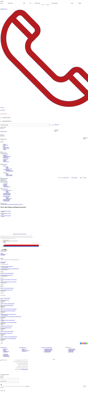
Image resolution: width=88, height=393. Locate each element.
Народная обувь (5, 154)
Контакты (4, 149)
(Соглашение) (27, 386)
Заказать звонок (56, 124)
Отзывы (4, 148)
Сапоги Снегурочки (9, 168)
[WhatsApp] (86, 343)
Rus (1, 128)
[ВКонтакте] (81, 343)
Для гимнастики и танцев (25, 350)
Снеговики (5, 185)
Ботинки (7, 167)
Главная (4, 144)
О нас (4, 146)
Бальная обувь (5, 159)
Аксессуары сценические (6, 194)
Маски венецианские (9, 198)
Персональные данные (6, 356)
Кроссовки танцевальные (7, 156)
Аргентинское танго (6, 161)
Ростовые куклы (71, 351)
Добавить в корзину (3, 251)
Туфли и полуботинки (9, 174)
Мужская (4, 172)
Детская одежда (24, 351)
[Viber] (85, 343)
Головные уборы (4, 203)
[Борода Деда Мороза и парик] (5, 298)
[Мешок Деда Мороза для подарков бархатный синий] (9, 336)
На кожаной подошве (9, 170)
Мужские (7, 192)
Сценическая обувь (4, 164)
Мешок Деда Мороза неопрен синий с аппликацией (8, 310)
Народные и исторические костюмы (47, 347)
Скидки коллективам (74, 177)
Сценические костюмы (5, 188)
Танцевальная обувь (4, 153)
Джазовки (4, 155)
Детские (7, 191)
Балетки (4, 349)
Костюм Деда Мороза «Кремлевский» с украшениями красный (10, 268)
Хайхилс (4, 160)
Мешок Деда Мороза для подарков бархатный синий (8, 338)
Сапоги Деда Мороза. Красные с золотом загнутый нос (8, 281)
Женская (4, 165)
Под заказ (2, 284)
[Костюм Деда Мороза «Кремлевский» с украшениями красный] (9, 267)
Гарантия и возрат (6, 355)
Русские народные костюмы (7, 190)
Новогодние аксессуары (7, 186)
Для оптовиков (3, 262)
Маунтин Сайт (24, 369)
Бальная (23, 349)
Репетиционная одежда (5, 178)
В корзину (2, 271)
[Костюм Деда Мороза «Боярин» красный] (7, 273)
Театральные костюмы (6, 200)
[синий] (3, 246)
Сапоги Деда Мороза (9, 175)
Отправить (2, 387)
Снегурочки (5, 184)
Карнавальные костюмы (6, 196)
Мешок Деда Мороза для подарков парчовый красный (8, 322)
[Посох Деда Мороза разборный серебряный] (7, 303)
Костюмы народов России (7, 193)
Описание (2, 253)
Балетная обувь (5, 157)
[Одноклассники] (83, 343)
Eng (3, 128)
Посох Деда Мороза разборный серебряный (7, 305)
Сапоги (7, 166)
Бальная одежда (4, 179)
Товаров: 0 (56, 130)
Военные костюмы (4, 180)
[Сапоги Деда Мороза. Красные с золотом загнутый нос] (9, 280)
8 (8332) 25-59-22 (7, 117)
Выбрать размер (3, 390)
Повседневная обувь (6, 169)
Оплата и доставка (6, 147)
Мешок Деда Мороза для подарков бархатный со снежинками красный (11, 316)
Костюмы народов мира (47, 350)
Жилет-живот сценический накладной (6, 327)
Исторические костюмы (6, 199)
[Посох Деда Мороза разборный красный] (7, 331)
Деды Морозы (6, 183)
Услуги (4, 145)
